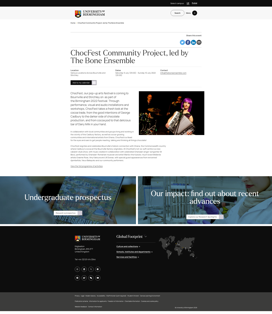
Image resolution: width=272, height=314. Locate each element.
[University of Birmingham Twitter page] (91, 269)
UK (188, 3)
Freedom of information (116, 301)
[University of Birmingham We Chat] (91, 277)
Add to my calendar (81, 82)
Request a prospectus (65, 213)
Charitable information (132, 301)
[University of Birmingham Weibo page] (84, 277)
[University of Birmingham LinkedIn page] (84, 269)
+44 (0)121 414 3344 (87, 259)
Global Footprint (129, 237)
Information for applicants (98, 301)
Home (73, 23)
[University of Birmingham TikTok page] (77, 277)
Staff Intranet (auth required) (116, 296)
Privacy (77, 296)
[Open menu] (194, 13)
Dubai (194, 3)
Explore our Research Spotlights (202, 217)
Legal (82, 296)
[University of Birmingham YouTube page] (97, 277)
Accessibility (101, 296)
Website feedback (81, 307)
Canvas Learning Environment (150, 296)
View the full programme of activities (87, 166)
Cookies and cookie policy (149, 301)
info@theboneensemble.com (173, 73)
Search (177, 13)
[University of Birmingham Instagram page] (77, 269)
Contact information (95, 307)
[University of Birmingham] (90, 13)
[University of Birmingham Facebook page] (97, 269)
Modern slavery (90, 296)
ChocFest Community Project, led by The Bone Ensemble (101, 23)
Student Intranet (133, 296)
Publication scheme (81, 301)
